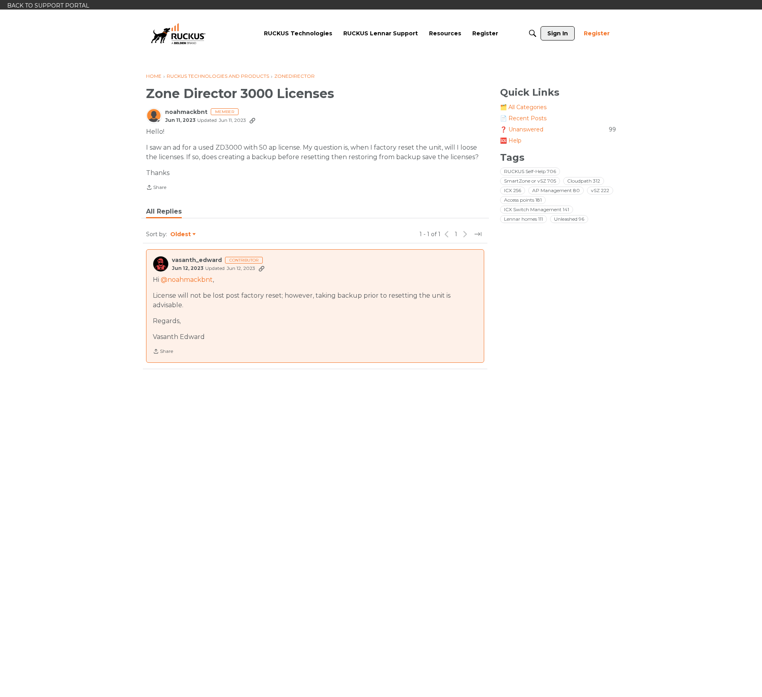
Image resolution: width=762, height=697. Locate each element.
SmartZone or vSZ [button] (530, 181)
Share (156, 188)
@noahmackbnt (187, 279)
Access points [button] (523, 200)
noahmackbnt (186, 112)
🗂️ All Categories (523, 107)
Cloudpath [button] (583, 181)
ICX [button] (512, 190)
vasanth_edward (197, 260)
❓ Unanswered (558, 129)
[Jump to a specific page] (477, 234)
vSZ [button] (600, 190)
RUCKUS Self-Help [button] (530, 171)
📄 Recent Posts (523, 118)
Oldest (181, 235)
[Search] (532, 33)
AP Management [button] (556, 190)
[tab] (164, 211)
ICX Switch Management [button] (536, 209)
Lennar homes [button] (523, 219)
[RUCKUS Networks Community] (178, 33)
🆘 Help (510, 140)
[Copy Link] (252, 120)
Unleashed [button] (569, 219)
